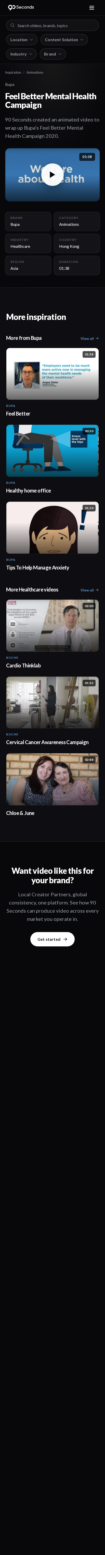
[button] (52, 175)
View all (87, 338)
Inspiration (13, 72)
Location (19, 39)
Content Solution (61, 39)
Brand (50, 53)
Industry (18, 53)
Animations (35, 72)
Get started (48, 939)
